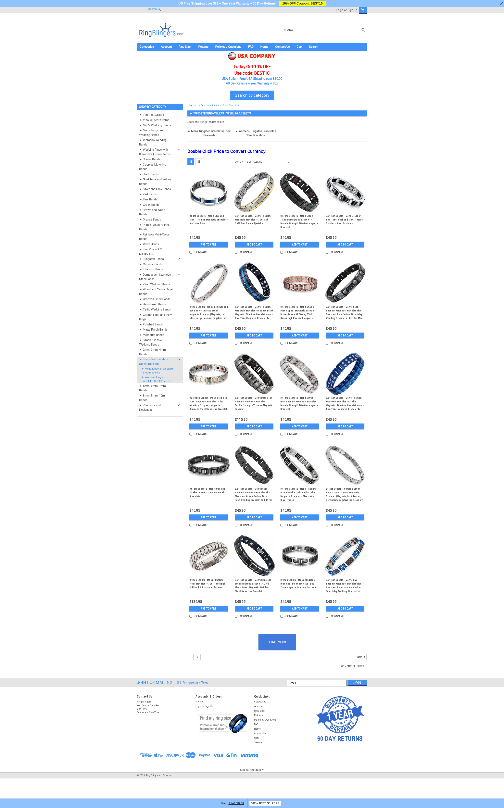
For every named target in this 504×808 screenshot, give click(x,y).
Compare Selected (352, 666)
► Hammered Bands (152, 304)
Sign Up (352, 10)
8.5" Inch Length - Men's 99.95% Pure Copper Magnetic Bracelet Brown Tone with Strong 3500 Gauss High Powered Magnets (297, 313)
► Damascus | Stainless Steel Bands (155, 277)
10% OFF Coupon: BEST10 (302, 3)
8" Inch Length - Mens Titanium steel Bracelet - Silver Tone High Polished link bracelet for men (207, 584)
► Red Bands (148, 194)
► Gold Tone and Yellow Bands (155, 182)
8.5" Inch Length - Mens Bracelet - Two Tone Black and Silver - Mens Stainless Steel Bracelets (344, 220)
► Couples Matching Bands (152, 167)
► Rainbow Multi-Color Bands (154, 237)
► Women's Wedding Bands (153, 142)
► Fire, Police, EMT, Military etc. (151, 251)
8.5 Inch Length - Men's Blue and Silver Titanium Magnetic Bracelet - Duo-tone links (208, 220)
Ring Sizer (185, 46)
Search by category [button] (252, 95)
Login (339, 10)
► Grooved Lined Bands (154, 299)
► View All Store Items (154, 120)
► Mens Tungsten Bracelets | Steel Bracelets (157, 370)
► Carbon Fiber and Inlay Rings (155, 317)
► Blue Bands (148, 199)
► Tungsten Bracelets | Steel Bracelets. (154, 362)
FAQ (251, 46)
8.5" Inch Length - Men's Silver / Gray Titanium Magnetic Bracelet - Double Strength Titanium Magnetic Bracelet (299, 403)
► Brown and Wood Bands (152, 212)
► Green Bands (149, 205)
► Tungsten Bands (151, 259)
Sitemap (167, 775)
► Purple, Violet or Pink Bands (154, 227)
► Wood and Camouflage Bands (156, 292)
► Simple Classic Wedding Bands (150, 342)
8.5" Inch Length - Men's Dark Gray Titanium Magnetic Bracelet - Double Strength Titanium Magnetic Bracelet (254, 403)
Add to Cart (208, 244)
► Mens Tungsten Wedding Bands (151, 133)
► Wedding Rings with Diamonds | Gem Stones (155, 152)
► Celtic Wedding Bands (155, 309)
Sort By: (239, 161)
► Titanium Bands (151, 269)
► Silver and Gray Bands (155, 189)
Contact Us (282, 46)
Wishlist (199, 701)
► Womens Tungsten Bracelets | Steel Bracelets (156, 379)
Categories (147, 46)
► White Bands (149, 244)
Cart (299, 46)
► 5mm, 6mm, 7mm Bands (152, 388)
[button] (222, 723)
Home (264, 46)
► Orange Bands (150, 219)
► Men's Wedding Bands (155, 125)
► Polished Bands (151, 324)
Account (166, 46)
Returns (203, 46)
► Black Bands (149, 174)
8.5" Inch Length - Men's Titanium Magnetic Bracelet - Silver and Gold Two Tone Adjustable (253, 220)
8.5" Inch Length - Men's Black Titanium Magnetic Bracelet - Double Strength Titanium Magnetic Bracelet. (299, 222)
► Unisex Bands (149, 159)
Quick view (208, 210)
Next (360, 657)
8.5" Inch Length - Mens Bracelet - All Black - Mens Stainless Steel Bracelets (208, 492)
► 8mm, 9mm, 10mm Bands (153, 398)
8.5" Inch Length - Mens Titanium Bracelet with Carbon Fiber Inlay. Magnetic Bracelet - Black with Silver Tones (298, 494)
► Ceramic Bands (151, 264)
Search (313, 46)
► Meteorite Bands (151, 335)
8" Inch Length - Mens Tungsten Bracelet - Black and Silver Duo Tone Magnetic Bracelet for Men (298, 584)
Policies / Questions (228, 46)
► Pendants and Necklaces (150, 407)
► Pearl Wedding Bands (154, 284)
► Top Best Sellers (151, 115)
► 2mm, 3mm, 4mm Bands (152, 352)
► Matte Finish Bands (153, 329)
